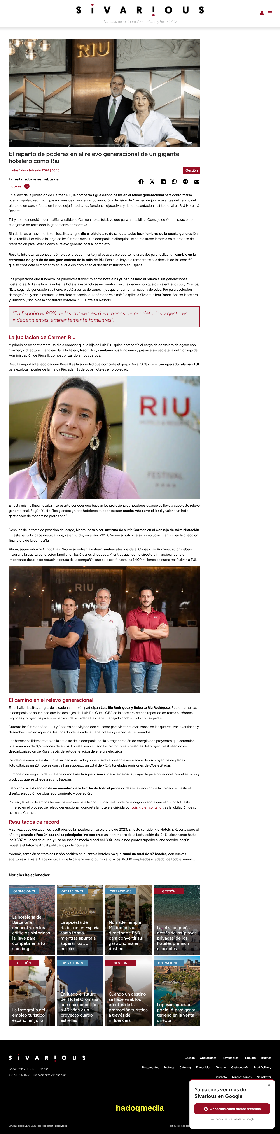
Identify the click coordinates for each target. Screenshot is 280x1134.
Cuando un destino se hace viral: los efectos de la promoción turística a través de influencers (128, 1007)
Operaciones (24, 891)
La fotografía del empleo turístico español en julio (28, 1015)
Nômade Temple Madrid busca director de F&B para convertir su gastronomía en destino (125, 935)
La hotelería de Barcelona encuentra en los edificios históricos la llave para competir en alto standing (31, 932)
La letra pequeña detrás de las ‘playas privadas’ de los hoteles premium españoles (176, 938)
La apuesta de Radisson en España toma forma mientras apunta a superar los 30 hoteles (80, 935)
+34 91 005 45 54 (20, 1074)
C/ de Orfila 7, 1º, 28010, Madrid (29, 1069)
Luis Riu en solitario (146, 807)
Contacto (221, 1077)
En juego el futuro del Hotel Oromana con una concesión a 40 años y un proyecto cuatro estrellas (79, 1007)
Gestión (192, 170)
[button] (141, 181)
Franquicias (203, 1067)
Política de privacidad (179, 1125)
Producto (249, 1057)
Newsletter (264, 1077)
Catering (185, 1067)
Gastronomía (239, 1067)
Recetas (266, 1057)
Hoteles (15, 186)
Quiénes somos (242, 1077)
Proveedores (230, 1057)
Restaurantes (150, 1067)
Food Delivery (262, 1067)
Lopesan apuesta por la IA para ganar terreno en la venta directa (176, 1012)
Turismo (221, 1067)
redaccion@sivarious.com (49, 1074)
